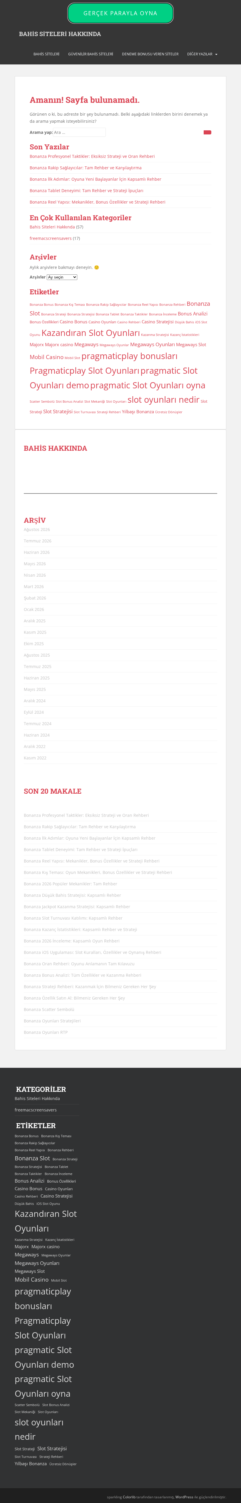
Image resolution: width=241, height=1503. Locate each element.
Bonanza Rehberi (172, 305)
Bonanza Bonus (41, 305)
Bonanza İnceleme (163, 314)
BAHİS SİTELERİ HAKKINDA (60, 33)
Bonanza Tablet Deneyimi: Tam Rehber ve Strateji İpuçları (86, 190)
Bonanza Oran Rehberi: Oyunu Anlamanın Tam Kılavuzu (79, 963)
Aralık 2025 (35, 621)
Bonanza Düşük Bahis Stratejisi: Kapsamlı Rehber (72, 895)
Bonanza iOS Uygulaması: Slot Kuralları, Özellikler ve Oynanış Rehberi (92, 952)
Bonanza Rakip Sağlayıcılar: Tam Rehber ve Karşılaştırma (86, 167)
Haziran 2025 (37, 678)
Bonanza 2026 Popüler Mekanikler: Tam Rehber (70, 884)
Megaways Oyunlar (114, 345)
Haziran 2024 (37, 735)
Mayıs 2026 (35, 563)
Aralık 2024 (35, 700)
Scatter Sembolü (42, 401)
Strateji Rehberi (109, 412)
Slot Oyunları (116, 401)
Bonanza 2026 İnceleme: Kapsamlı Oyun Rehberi (72, 941)
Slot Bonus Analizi (69, 401)
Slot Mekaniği (94, 401)
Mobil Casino (46, 357)
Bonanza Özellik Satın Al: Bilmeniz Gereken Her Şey (74, 998)
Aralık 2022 (35, 746)
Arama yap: (41, 132)
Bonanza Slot (32, 1158)
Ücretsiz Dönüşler (169, 412)
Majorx (37, 344)
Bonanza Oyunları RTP (46, 1032)
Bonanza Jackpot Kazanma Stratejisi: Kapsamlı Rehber (77, 906)
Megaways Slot (191, 344)
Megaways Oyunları (152, 344)
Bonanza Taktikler (134, 314)
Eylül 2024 (34, 712)
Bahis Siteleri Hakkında (52, 227)
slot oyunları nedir (164, 399)
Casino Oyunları (102, 321)
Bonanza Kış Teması (70, 305)
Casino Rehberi (128, 322)
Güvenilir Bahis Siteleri (90, 54)
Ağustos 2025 (37, 655)
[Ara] (207, 132)
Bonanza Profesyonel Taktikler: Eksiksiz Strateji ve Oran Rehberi (92, 156)
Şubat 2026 (35, 598)
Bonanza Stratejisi (81, 314)
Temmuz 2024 (37, 723)
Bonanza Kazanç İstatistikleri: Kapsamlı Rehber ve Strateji (80, 929)
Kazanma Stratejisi (155, 335)
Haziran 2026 (37, 552)
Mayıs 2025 (35, 689)
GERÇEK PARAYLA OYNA (120, 13)
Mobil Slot (72, 358)
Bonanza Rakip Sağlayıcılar (106, 305)
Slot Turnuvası (85, 412)
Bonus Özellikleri (44, 321)
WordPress (184, 1497)
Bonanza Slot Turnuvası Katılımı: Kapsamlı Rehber (73, 918)
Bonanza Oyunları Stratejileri (52, 1021)
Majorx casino (59, 344)
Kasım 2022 (35, 758)
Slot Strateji (25, 1448)
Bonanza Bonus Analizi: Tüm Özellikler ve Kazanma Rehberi (82, 975)
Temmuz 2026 (37, 541)
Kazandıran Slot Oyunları (90, 333)
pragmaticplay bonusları (129, 356)
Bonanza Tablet (107, 314)
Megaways (86, 344)
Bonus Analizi (192, 313)
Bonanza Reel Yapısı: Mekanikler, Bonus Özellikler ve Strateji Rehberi (97, 202)
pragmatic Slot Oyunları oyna (147, 385)
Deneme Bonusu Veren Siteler (150, 54)
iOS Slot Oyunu (48, 1204)
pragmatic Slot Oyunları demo (44, 1357)
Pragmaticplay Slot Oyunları (84, 370)
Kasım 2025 (35, 632)
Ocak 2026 (34, 609)
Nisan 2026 (35, 575)
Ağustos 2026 (37, 529)
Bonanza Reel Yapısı (143, 305)
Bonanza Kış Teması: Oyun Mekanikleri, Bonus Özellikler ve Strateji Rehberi (98, 872)
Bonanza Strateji (53, 314)
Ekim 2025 (34, 643)
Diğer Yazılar (199, 54)
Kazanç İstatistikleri (184, 335)
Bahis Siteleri (46, 54)
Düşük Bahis (184, 322)
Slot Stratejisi (58, 411)
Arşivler (38, 277)
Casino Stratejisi (158, 321)
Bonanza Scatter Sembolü (49, 1009)
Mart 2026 (34, 586)
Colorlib (129, 1497)
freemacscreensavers (51, 238)
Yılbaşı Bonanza (138, 411)
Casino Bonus (73, 321)
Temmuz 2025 (37, 666)
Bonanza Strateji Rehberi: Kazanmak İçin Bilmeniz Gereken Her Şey (90, 986)
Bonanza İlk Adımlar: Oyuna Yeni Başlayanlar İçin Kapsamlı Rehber (95, 179)
